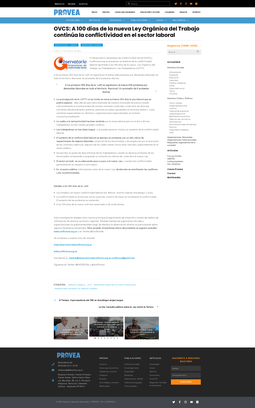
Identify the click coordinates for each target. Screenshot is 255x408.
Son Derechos (173, 164)
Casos (160, 20)
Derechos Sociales (175, 67)
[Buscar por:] (184, 51)
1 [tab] (95, 338)
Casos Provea (175, 169)
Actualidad (73, 20)
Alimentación (175, 72)
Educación (174, 77)
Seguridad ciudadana (179, 129)
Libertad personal (177, 113)
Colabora (169, 12)
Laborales (173, 80)
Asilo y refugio (175, 103)
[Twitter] (176, 4)
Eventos (197, 12)
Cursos (171, 173)
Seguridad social (176, 88)
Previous (55, 328)
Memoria (59, 3)
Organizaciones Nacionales (92, 45)
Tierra (172, 91)
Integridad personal (178, 105)
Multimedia (179, 20)
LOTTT (89, 285)
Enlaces (183, 12)
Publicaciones (139, 20)
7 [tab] (114, 338)
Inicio (94, 12)
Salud (172, 85)
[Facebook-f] (181, 4)
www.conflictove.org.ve (65, 231)
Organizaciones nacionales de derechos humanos (76, 288)
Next (157, 328)
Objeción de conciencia (179, 119)
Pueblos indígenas (177, 82)
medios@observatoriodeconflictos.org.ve (90, 257)
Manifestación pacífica (179, 116)
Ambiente (173, 75)
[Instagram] (186, 4)
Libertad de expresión (179, 111)
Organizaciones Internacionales (181, 139)
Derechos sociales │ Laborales (66, 45)
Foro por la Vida (174, 156)
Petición (173, 127)
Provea (106, 12)
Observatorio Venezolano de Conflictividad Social (115, 285)
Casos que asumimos (125, 12)
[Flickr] (196, 4)
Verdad (71, 3)
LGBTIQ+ (171, 158)
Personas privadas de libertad (182, 124)
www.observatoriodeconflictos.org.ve (73, 244)
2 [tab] (98, 338)
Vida (171, 132)
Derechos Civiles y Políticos (179, 98)
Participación (175, 121)
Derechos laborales (76, 285)
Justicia (83, 3)
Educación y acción (150, 12)
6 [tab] (111, 338)
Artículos (94, 20)
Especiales (116, 20)
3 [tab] (101, 338)
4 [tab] (104, 338)
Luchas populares (175, 161)
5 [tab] (108, 338)
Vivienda (173, 93)
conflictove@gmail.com (123, 257)
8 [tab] (117, 338)
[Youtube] (191, 4)
